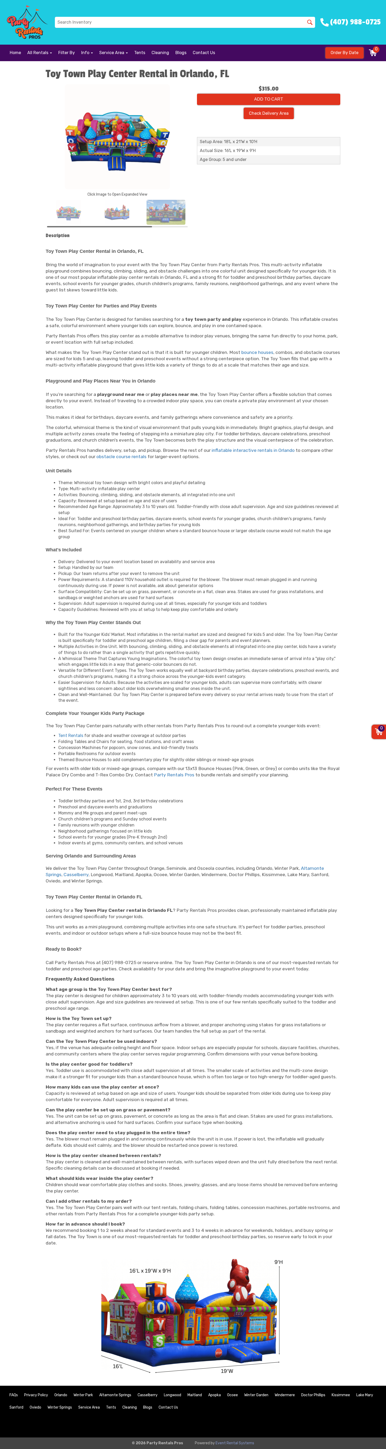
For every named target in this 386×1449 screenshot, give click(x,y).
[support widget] (370, 1436)
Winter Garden (256, 1395)
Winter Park (83, 1395)
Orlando (60, 1395)
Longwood (172, 1395)
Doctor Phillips (313, 1395)
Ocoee (232, 1395)
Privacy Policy (36, 1395)
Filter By (66, 52)
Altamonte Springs (115, 1395)
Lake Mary (364, 1395)
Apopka (214, 1395)
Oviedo (35, 1407)
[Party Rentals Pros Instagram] (372, 1424)
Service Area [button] (112, 52)
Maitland (194, 1395)
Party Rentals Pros (174, 774)
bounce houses (257, 352)
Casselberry (76, 874)
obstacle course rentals (121, 456)
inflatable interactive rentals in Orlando (253, 450)
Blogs (180, 52)
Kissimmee (341, 1395)
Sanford (16, 1407)
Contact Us (204, 52)
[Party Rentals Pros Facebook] (357, 1424)
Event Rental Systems (235, 1443)
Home (15, 52)
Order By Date (344, 52)
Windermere (285, 1395)
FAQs (13, 1395)
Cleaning (160, 52)
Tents (139, 52)
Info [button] (85, 52)
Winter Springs (60, 1407)
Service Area (89, 1407)
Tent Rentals (70, 735)
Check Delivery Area (269, 113)
